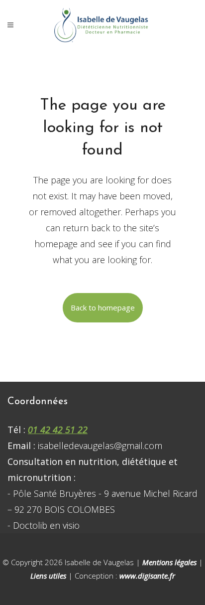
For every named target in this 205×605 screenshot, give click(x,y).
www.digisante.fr (147, 576)
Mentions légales (169, 562)
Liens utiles (48, 576)
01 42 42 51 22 (58, 430)
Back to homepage (103, 307)
